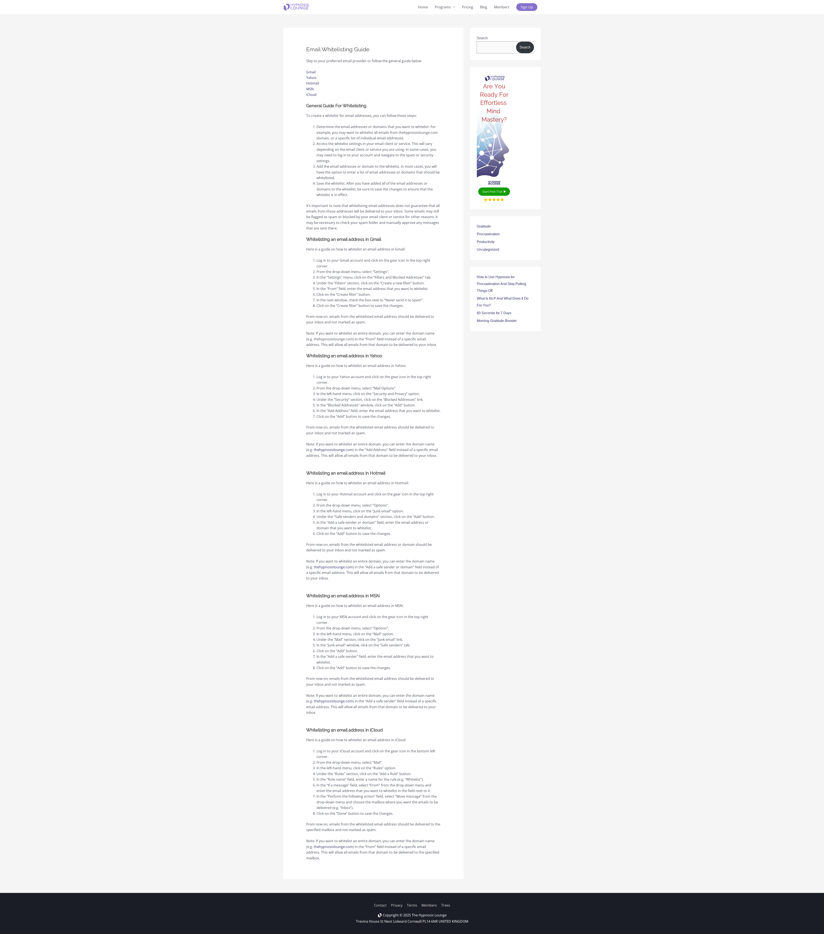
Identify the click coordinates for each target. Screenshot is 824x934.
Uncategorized (488, 249)
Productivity (486, 242)
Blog (483, 7)
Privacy (397, 905)
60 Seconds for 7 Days (494, 313)
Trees (445, 905)
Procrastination (488, 234)
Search (482, 38)
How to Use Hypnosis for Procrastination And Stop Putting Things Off (501, 284)
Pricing (467, 7)
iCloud (311, 94)
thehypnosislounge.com (333, 449)
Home (423, 7)
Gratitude (484, 226)
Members (501, 7)
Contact (380, 905)
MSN (310, 89)
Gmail (311, 72)
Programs (443, 7)
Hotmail (312, 83)
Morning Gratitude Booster (497, 321)
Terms (412, 905)
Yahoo (311, 77)
